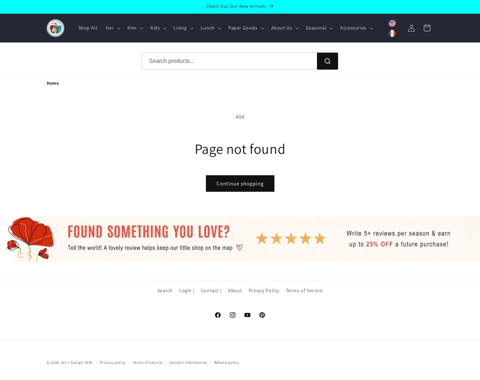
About (235, 290)
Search (165, 290)
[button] (112, 27)
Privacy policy (113, 362)
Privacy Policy (264, 290)
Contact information (188, 362)
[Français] (392, 33)
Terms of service (147, 362)
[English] (392, 23)
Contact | (211, 290)
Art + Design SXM (76, 362)
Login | (186, 290)
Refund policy (226, 362)
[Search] (327, 61)
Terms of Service (304, 290)
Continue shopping (240, 183)
